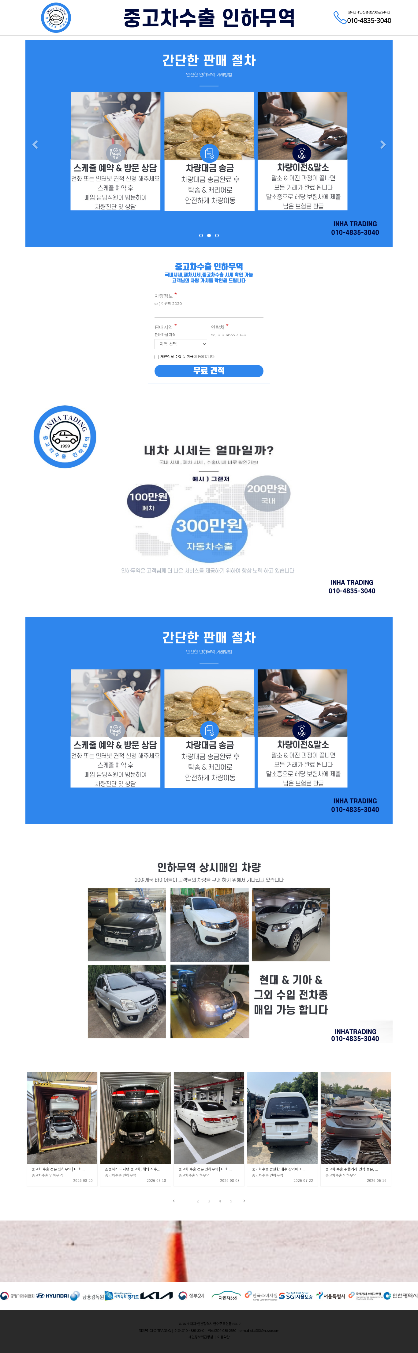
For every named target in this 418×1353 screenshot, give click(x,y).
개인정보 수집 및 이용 (176, 356)
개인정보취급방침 (200, 1337)
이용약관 (223, 1337)
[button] (35, 145)
